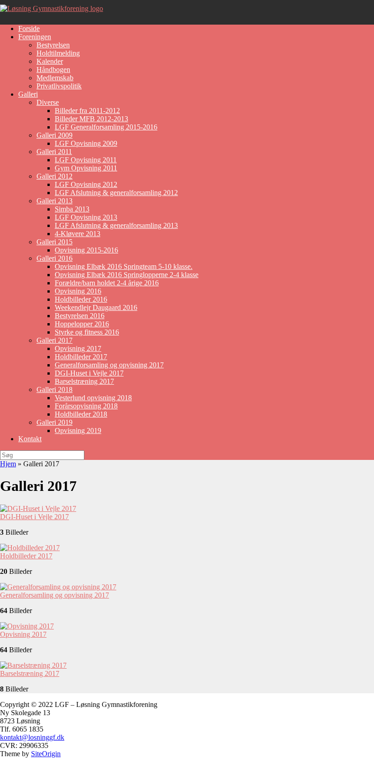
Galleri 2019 (54, 422)
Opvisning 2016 (78, 291)
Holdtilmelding (58, 53)
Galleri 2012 (54, 176)
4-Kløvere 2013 (77, 233)
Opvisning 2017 (78, 348)
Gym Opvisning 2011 (86, 168)
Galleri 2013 (54, 201)
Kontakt (30, 439)
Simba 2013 (72, 209)
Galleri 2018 (54, 389)
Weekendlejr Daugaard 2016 (96, 307)
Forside (29, 28)
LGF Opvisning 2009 (86, 143)
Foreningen (34, 37)
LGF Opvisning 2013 (86, 217)
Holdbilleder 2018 (81, 414)
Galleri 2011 (54, 151)
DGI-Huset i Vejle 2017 (89, 373)
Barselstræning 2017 (84, 381)
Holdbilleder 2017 (81, 357)
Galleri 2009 (54, 135)
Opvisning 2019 (78, 430)
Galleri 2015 (54, 242)
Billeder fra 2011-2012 (87, 110)
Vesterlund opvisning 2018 (93, 398)
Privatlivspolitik (59, 86)
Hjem (8, 464)
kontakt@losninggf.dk (32, 737)
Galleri (28, 94)
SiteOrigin (46, 754)
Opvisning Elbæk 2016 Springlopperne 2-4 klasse (126, 274)
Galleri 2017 (54, 340)
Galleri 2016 (54, 258)
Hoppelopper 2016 (82, 324)
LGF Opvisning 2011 (86, 160)
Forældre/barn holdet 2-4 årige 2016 (107, 283)
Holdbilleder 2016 (81, 299)
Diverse (47, 102)
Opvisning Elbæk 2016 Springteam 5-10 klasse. (123, 266)
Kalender (49, 61)
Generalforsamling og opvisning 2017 (109, 365)
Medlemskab (54, 78)
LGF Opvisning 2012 (86, 184)
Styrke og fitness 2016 (87, 332)
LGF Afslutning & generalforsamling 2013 (116, 225)
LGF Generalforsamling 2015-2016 (106, 127)
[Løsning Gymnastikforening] (51, 8)
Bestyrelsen (53, 45)
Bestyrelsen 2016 (79, 316)
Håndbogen (53, 69)
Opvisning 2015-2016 (86, 250)
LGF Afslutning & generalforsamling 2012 (116, 192)
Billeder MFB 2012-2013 (91, 119)
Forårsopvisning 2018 (86, 406)
